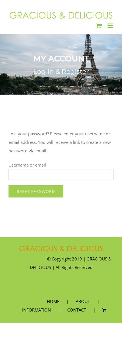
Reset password (36, 191)
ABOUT (83, 301)
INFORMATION (36, 310)
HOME (53, 301)
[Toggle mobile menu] (110, 26)
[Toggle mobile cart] (99, 26)
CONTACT (76, 310)
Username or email (27, 165)
